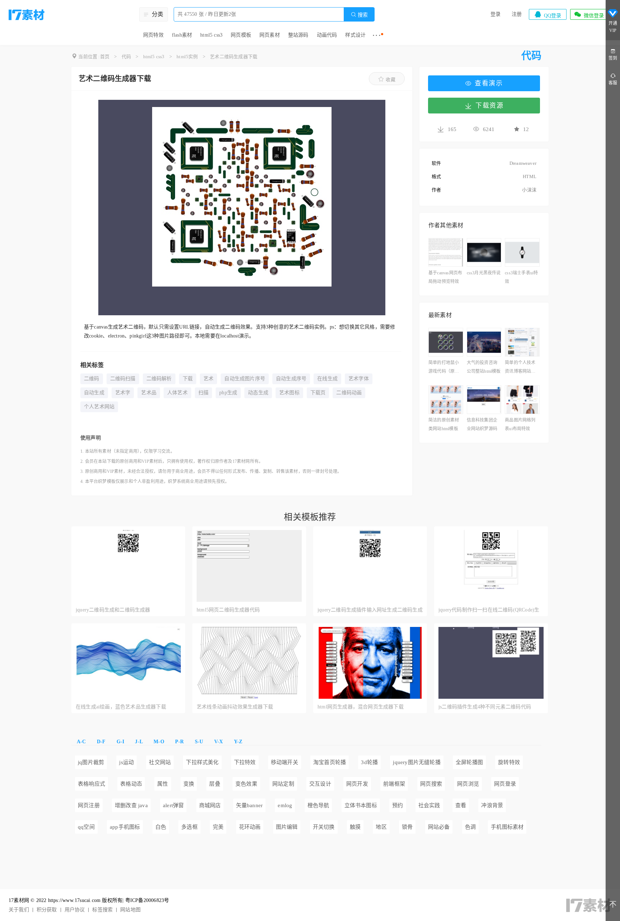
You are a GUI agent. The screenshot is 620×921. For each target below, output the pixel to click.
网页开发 (357, 784)
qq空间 (86, 827)
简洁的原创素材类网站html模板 (443, 424)
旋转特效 (509, 762)
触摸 (355, 827)
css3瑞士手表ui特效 (521, 277)
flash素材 (182, 35)
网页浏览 (468, 784)
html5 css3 (211, 35)
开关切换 (324, 827)
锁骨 (407, 827)
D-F (101, 741)
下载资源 (489, 105)
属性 (162, 784)
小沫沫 (529, 189)
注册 (517, 14)
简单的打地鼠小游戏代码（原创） (445, 367)
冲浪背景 (492, 805)
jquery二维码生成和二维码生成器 (113, 610)
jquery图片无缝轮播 (416, 762)
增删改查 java (131, 805)
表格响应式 (91, 784)
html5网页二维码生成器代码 (228, 610)
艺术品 (148, 392)
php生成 (228, 392)
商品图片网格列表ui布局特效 (520, 424)
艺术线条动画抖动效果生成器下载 (235, 707)
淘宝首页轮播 (329, 762)
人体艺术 (177, 392)
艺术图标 (289, 392)
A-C (81, 741)
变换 (188, 784)
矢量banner (249, 805)
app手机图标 (125, 827)
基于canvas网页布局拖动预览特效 (445, 277)
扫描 (203, 392)
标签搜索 (102, 909)
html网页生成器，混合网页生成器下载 (361, 707)
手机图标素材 (507, 827)
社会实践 (429, 805)
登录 (495, 14)
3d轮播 (369, 762)
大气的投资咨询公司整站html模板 (484, 367)
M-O (159, 741)
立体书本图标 (360, 805)
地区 (381, 827)
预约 (397, 805)
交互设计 (320, 784)
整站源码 (298, 35)
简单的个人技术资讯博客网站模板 (520, 368)
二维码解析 (159, 378)
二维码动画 (349, 392)
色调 (470, 827)
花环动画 (250, 827)
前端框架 (394, 784)
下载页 (318, 392)
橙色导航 (318, 805)
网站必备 (439, 827)
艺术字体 (358, 378)
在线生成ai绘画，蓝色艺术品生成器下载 (121, 707)
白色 (160, 827)
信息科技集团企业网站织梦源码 (482, 424)
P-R (179, 741)
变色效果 (246, 784)
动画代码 (327, 35)
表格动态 (131, 784)
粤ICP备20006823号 (147, 900)
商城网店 (210, 805)
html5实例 (187, 56)
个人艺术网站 (99, 406)
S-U (199, 741)
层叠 (214, 784)
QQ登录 (547, 14)
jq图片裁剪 (91, 762)
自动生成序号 (291, 378)
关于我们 (19, 909)
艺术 (208, 378)
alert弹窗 (173, 805)
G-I (121, 741)
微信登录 (589, 14)
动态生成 (258, 392)
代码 (126, 56)
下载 (188, 378)
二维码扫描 (123, 378)
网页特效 (153, 35)
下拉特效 (245, 762)
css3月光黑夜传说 (484, 272)
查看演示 (489, 83)
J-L (139, 741)
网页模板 (241, 35)
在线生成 (327, 378)
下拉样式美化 (202, 762)
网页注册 (89, 805)
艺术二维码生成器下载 (233, 56)
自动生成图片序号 (244, 378)
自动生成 (94, 392)
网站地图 (130, 909)
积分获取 (47, 909)
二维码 (91, 378)
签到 (613, 58)
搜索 (359, 14)
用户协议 (75, 909)
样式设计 (355, 35)
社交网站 (160, 762)
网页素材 (269, 35)
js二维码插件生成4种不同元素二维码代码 (484, 707)
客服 (613, 82)
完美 (218, 827)
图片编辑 (287, 827)
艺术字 (123, 392)
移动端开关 (284, 762)
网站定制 (283, 784)
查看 (460, 805)
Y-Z (238, 741)
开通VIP (613, 27)
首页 (104, 56)
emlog (285, 805)
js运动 (126, 762)
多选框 (189, 827)
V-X (218, 741)
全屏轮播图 (469, 762)
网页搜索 (431, 784)
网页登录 (505, 784)
